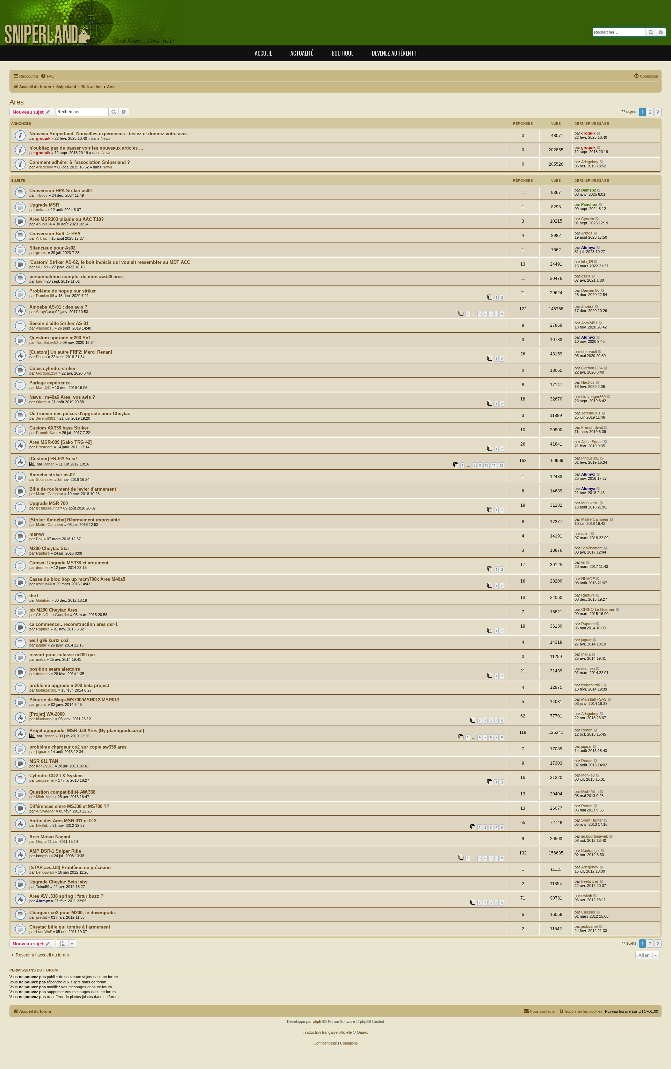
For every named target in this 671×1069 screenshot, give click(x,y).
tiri (583, 562)
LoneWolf (44, 932)
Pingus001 (590, 458)
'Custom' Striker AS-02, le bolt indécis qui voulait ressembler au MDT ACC (109, 262)
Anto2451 (589, 323)
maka (40, 659)
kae (39, 281)
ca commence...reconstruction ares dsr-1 (73, 624)
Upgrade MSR (44, 205)
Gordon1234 (46, 373)
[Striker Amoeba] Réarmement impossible (74, 519)
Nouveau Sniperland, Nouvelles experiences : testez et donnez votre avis (108, 133)
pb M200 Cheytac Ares (53, 610)
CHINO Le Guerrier (52, 615)
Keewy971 (45, 766)
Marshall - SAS (593, 699)
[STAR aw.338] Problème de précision (70, 867)
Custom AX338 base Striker (58, 428)
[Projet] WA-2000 (47, 714)
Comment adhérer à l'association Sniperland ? (79, 162)
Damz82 (588, 190)
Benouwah (45, 872)
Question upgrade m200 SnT (60, 337)
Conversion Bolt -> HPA (54, 233)
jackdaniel (589, 926)
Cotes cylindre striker (52, 368)
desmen (43, 567)
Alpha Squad (592, 442)
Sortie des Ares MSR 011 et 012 (62, 820)
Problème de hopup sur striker (62, 291)
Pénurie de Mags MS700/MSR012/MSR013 (74, 699)
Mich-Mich (44, 797)
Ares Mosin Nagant (49, 836)
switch (586, 896)
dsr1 (34, 595)
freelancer (589, 881)
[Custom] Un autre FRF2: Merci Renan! (70, 352)
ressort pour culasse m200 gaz (62, 654)
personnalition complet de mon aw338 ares (76, 276)
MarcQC (43, 387)
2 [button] (650, 112)
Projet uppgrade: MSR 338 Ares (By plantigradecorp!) (86, 730)
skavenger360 (593, 397)
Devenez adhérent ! (394, 53)
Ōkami (41, 402)
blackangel (45, 719)
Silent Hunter (592, 820)
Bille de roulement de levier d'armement (72, 489)
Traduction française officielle (327, 1032)
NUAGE (588, 579)
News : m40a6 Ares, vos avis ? (62, 397)
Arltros (41, 238)
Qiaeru (362, 1032)
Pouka (41, 357)
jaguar (41, 645)
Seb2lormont (592, 548)
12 (501, 465)
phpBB (318, 1021)
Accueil (263, 53)
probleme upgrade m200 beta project (69, 685)
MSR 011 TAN (43, 761)
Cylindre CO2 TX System (56, 775)
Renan (49, 464)
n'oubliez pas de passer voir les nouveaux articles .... (87, 148)
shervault (589, 351)
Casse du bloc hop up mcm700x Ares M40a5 (77, 579)
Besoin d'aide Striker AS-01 (58, 323)
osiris (585, 276)
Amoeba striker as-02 (52, 474)
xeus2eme (45, 780)
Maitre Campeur (49, 494)
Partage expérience (50, 382)
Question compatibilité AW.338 (62, 792)
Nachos (587, 382)
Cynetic (587, 219)
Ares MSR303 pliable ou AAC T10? (66, 219)
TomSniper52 (47, 342)
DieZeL (42, 825)
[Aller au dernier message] (599, 133)
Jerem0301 (45, 418)
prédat (41, 917)
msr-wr (36, 534)
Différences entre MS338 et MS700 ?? (69, 806)
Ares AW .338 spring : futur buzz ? (66, 896)
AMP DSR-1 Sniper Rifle (55, 851)
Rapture (43, 553)
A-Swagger (45, 811)
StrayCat (43, 312)
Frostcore (44, 447)
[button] (658, 112)
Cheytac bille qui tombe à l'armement (69, 927)
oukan (41, 210)
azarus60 (44, 584)
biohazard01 (46, 690)
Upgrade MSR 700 (48, 503)
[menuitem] (48, 76)
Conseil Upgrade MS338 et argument (68, 562)
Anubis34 (44, 224)
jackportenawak (594, 836)
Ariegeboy (44, 167)
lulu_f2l (42, 267)
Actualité (301, 53)
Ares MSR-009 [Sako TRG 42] (60, 442)
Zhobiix (587, 306)
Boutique (342, 53)
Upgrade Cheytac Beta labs (58, 881)
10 (486, 465)
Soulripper (44, 479)
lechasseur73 (47, 508)
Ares (16, 102)
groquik (43, 138)
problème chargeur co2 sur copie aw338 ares (78, 747)
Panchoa (589, 204)
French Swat (47, 433)
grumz (41, 253)
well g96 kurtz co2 (48, 640)
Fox (39, 539)
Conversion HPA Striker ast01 (61, 190)
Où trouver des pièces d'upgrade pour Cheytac (79, 413)
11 (494, 465)
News (105, 138)
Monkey (588, 775)
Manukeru (589, 503)
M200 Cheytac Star (49, 548)
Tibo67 (42, 195)
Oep (39, 841)
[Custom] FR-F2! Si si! (53, 458)
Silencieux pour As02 (52, 248)
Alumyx (588, 247)
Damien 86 (45, 296)
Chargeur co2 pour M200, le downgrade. (72, 912)
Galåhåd (43, 600)
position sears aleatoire (54, 669)
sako (585, 534)
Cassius (588, 912)
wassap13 (44, 328)
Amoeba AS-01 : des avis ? (58, 307)
